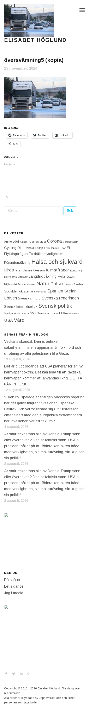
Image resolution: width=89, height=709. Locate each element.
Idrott (9, 270)
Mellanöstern (66, 276)
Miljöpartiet (10, 284)
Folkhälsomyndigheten (46, 254)
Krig (80, 270)
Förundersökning (17, 263)
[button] (29, 20)
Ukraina (54, 313)
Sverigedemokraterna (16, 313)
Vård (19, 320)
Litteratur (23, 277)
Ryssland (79, 284)
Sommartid (40, 291)
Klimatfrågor (57, 270)
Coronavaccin (70, 242)
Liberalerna (10, 277)
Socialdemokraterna (18, 291)
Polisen (58, 283)
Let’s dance (13, 586)
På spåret (12, 580)
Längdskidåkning (43, 276)
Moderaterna (26, 284)
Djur (20, 248)
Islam (19, 270)
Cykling (10, 248)
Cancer (24, 241)
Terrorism (43, 313)
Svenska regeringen (60, 298)
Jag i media (13, 593)
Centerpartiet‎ (37, 241)
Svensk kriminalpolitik (20, 306)
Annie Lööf (11, 241)
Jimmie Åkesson (34, 270)
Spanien (55, 291)
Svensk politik (55, 306)
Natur (42, 283)
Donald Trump (34, 248)
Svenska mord (29, 298)
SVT (33, 313)
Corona (54, 241)
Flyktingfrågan (16, 254)
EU (69, 248)
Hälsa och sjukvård (57, 261)
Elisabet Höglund (35, 40)
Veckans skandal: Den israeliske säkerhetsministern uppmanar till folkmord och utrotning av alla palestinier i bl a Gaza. (42, 347)
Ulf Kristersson (69, 313)
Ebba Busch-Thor (55, 248)
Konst (73, 270)
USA (8, 320)
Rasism (69, 284)
